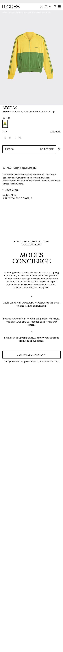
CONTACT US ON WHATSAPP (31, 354)
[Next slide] (59, 57)
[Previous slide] (3, 57)
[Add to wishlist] (59, 149)
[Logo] (11, 6)
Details (6, 167)
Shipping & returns (25, 167)
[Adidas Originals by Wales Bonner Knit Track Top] (5, 124)
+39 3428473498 (51, 361)
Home (4, 12)
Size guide (55, 131)
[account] (42, 6)
